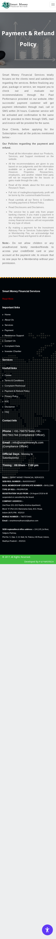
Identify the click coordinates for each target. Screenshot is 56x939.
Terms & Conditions (14, 380)
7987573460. (26, 517)
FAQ (7, 412)
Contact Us (10, 341)
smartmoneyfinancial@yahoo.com (23, 521)
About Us (9, 320)
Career (8, 375)
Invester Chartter (13, 351)
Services (9, 325)
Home (8, 314)
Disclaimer (10, 406)
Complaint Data (12, 346)
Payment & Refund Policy (17, 391)
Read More (7, 299)
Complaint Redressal (15, 385)
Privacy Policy (11, 396)
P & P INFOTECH (46, 562)
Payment (9, 330)
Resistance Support (14, 335)
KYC (7, 401)
